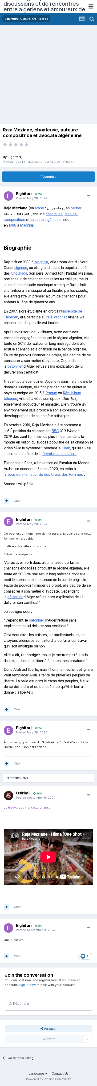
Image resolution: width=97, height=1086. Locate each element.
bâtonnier (15, 366)
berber (76, 208)
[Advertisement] (48, 75)
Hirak (66, 448)
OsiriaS (23, 793)
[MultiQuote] (6, 501)
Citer (17, 500)
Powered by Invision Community (48, 1079)
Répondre (48, 177)
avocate (37, 219)
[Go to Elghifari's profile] (8, 196)
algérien (20, 267)
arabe (39, 208)
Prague (51, 393)
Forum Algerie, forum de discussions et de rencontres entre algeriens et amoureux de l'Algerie (44, 6)
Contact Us (60, 1073)
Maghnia (27, 225)
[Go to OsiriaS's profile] (8, 795)
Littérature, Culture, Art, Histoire (51, 161)
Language (37, 1073)
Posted (31, 198)
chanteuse (54, 214)
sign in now (27, 985)
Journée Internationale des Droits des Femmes (45, 474)
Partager (50, 1028)
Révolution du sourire (59, 453)
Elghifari (14, 157)
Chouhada (19, 273)
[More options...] (88, 195)
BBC (55, 431)
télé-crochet (56, 317)
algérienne (53, 219)
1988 (12, 225)
